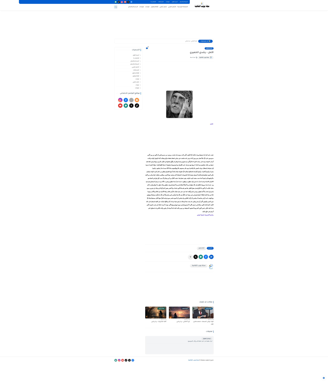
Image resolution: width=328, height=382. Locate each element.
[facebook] (131, 2)
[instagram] (122, 2)
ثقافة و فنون (135, 73)
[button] (206, 257)
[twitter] (128, 2)
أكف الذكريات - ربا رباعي (158, 321)
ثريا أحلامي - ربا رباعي (191, 41)
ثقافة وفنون (154, 7)
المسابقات (161, 1)
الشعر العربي (172, 7)
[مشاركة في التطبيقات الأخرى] (190, 257)
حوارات (147, 7)
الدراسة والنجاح (133, 7)
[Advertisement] (164, 26)
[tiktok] (119, 2)
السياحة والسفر (184, 1)
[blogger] (137, 100)
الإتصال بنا (153, 1)
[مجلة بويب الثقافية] (202, 5)
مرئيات (137, 85)
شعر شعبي (163, 7)
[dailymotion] (131, 100)
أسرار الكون (175, 1)
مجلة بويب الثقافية (204, 57)
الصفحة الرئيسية (182, 7)
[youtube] (125, 2)
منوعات (168, 1)
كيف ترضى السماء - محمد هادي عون (203, 323)
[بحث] (115, 7)
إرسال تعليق (206, 338)
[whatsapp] (115, 2)
